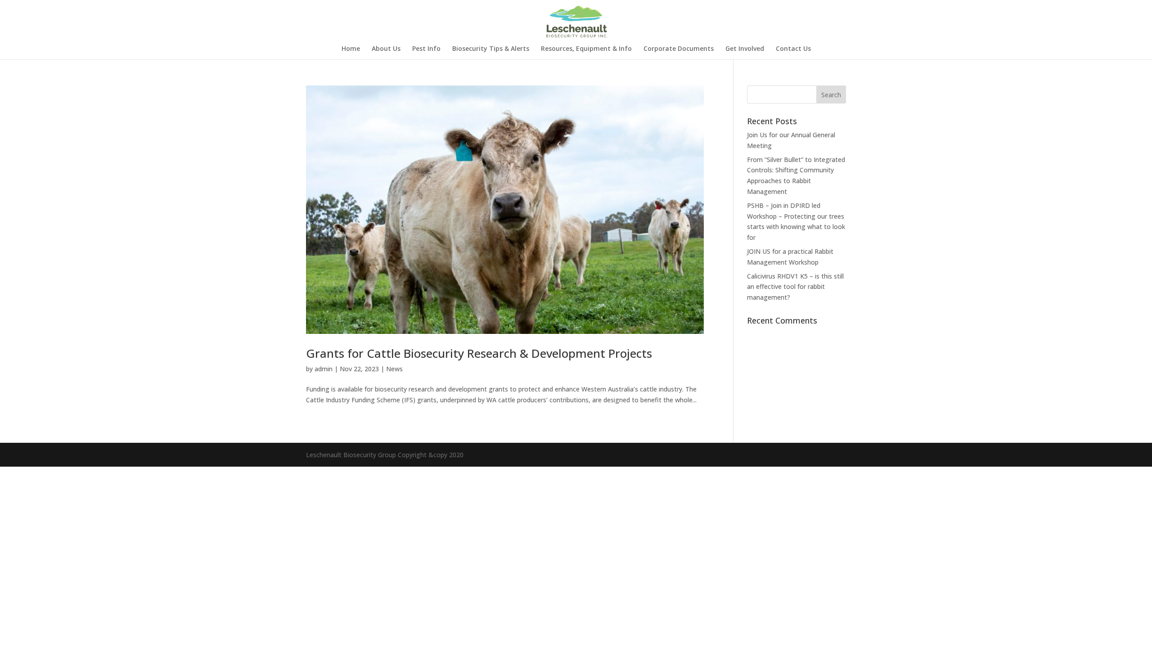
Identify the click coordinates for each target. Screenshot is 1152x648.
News (394, 368)
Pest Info (426, 49)
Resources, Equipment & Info (586, 49)
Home (351, 49)
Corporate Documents (679, 49)
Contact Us (793, 49)
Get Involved (744, 49)
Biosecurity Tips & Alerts (490, 49)
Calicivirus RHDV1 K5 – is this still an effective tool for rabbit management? (795, 287)
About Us (386, 49)
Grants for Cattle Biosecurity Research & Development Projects (479, 353)
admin (324, 368)
